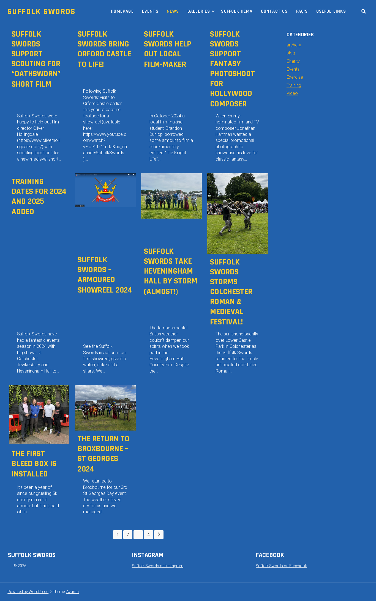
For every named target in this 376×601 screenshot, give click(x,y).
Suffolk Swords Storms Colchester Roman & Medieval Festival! (231, 292)
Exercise (295, 77)
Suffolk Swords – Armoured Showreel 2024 (105, 275)
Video (292, 93)
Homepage (122, 11)
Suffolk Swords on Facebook (281, 566)
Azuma (72, 591)
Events (150, 11)
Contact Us (274, 11)
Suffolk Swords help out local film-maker (167, 49)
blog (291, 53)
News (173, 11)
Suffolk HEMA (236, 11)
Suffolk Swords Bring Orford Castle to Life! (104, 49)
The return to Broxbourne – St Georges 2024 (103, 454)
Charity (293, 61)
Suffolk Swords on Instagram (157, 566)
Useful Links (331, 11)
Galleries (198, 11)
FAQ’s (302, 11)
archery (294, 45)
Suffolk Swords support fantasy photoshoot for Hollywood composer (232, 69)
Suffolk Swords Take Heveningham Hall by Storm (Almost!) (170, 271)
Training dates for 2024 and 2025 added (39, 196)
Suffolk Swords (41, 11)
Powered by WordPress (27, 591)
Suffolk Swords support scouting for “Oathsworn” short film (36, 59)
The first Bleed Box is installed (34, 463)
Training (294, 85)
